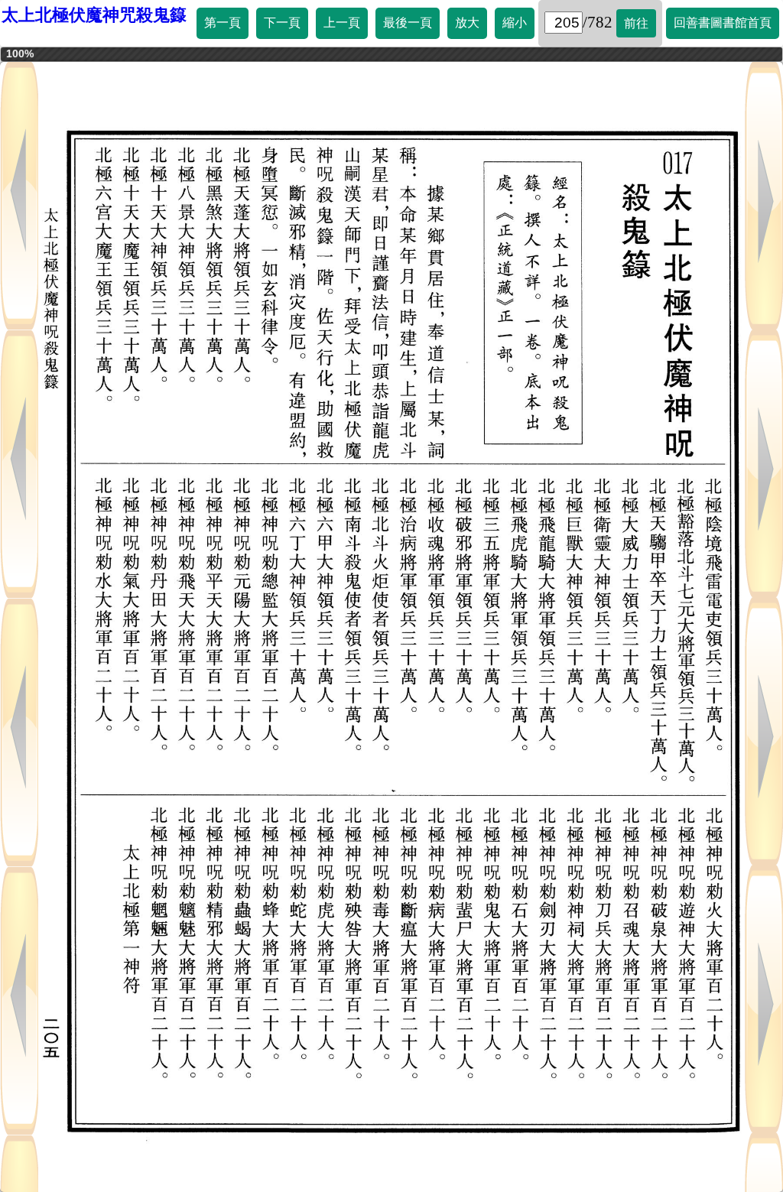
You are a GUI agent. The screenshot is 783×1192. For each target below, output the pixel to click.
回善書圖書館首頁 (723, 22)
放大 (467, 22)
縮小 (514, 22)
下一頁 (282, 22)
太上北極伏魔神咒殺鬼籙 (94, 14)
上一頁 (341, 22)
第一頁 (222, 22)
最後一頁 (407, 22)
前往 (636, 23)
